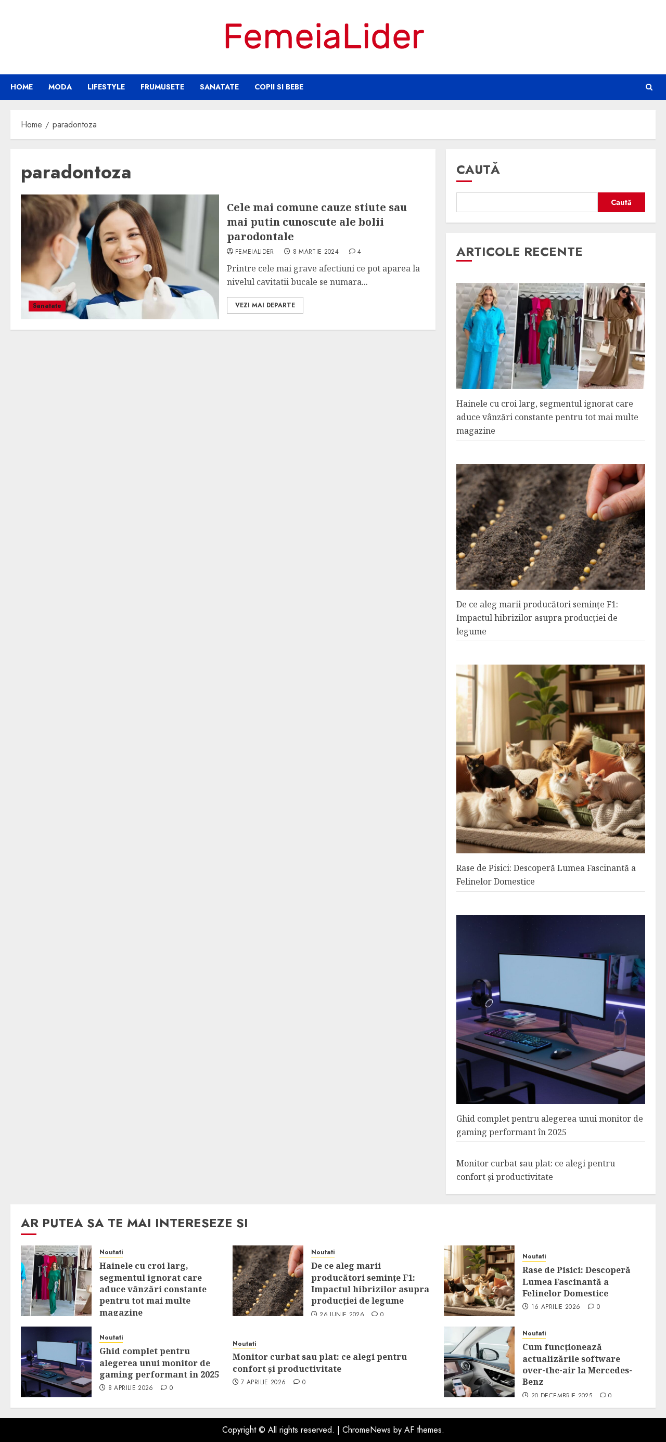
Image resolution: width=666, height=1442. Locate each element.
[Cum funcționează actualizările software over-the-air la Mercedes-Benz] (479, 1362)
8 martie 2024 (316, 252)
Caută (478, 169)
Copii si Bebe (278, 87)
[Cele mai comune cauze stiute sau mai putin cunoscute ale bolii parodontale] (120, 256)
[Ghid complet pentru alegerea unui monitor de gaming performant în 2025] (56, 1362)
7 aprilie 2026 (263, 1383)
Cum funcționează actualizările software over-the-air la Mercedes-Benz (577, 1364)
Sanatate (219, 87)
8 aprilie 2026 (130, 1388)
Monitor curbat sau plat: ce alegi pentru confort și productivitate (320, 1362)
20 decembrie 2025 (561, 1396)
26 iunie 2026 (341, 1315)
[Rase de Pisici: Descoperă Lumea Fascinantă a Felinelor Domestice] (479, 1280)
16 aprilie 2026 (555, 1307)
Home (21, 87)
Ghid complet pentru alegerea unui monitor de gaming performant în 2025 (159, 1362)
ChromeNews (366, 1430)
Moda (60, 87)
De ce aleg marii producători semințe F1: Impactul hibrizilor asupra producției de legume (537, 617)
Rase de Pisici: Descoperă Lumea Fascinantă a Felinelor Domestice (576, 1281)
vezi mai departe (265, 305)
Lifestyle (106, 87)
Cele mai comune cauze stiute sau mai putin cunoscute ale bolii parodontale (317, 221)
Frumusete (162, 87)
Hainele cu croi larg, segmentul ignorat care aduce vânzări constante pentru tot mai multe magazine (547, 417)
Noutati (111, 1252)
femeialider (254, 252)
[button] (649, 87)
